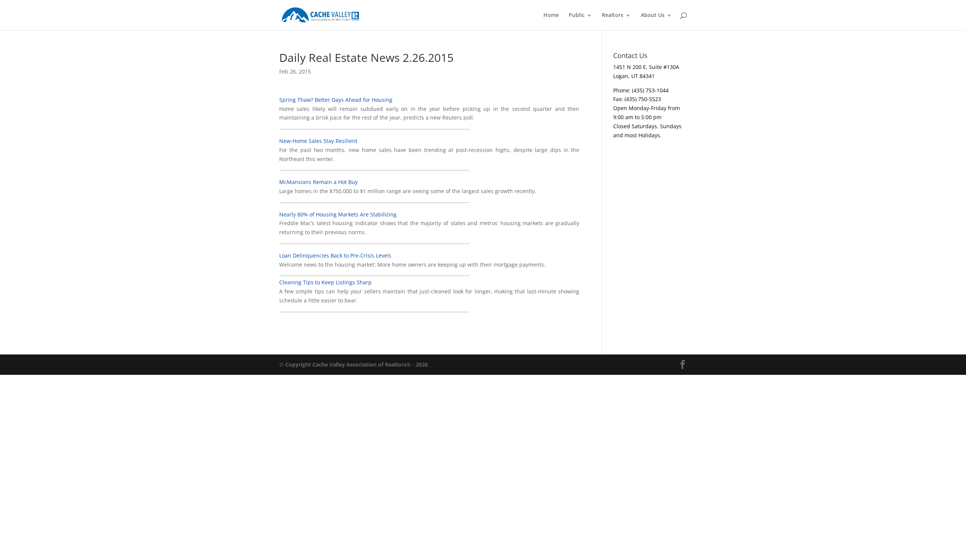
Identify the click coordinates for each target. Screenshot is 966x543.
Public (577, 15)
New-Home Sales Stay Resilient (318, 140)
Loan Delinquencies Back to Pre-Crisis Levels (335, 255)
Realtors (612, 15)
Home (551, 15)
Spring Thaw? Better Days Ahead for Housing (335, 99)
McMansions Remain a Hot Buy (318, 182)
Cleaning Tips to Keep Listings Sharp (325, 282)
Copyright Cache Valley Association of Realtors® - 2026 (356, 364)
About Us (653, 15)
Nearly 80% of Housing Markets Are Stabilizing (338, 214)
